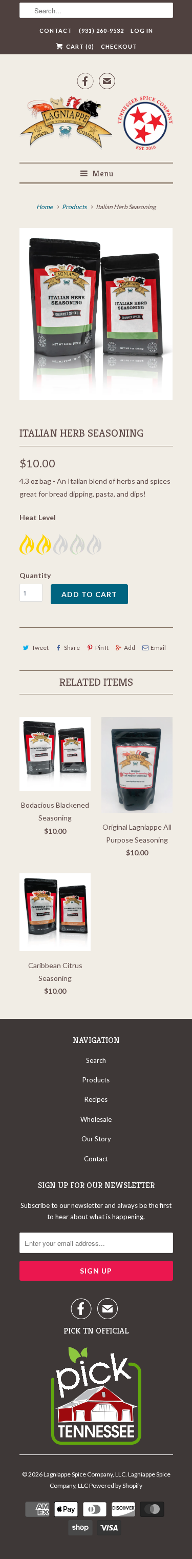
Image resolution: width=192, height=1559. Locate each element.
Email (158, 647)
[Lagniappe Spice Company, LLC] (96, 125)
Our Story (96, 1139)
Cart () (79, 46)
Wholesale (96, 1119)
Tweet (40, 647)
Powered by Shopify (115, 1485)
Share (72, 647)
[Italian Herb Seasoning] (96, 314)
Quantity (35, 575)
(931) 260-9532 (101, 30)
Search (96, 1060)
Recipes (96, 1099)
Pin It (102, 647)
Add (129, 647)
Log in (142, 30)
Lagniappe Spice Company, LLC (84, 1474)
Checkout (119, 46)
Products (74, 207)
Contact (55, 30)
